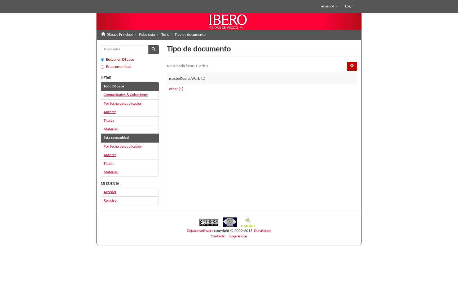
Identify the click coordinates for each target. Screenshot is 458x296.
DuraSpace (262, 231)
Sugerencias (238, 236)
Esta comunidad (118, 67)
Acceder (110, 192)
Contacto (218, 236)
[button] (329, 6)
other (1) (176, 89)
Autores (110, 112)
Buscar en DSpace (120, 60)
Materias (111, 129)
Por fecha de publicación (123, 104)
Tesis (165, 35)
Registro (110, 201)
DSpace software (200, 231)
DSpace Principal (120, 35)
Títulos (109, 121)
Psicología (147, 35)
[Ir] (153, 49)
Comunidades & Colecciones (126, 95)
